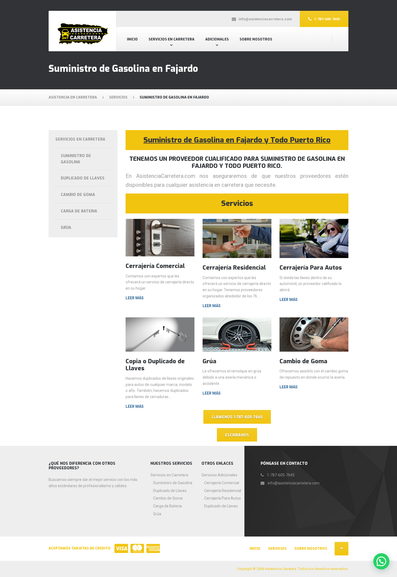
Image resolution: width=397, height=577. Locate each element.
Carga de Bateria (79, 211)
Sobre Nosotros (256, 39)
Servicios (277, 548)
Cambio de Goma (303, 361)
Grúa (209, 361)
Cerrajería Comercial (155, 266)
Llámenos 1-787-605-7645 (237, 417)
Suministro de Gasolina (76, 159)
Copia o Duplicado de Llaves (155, 364)
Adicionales (217, 39)
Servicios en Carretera (171, 39)
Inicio (132, 39)
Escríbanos (237, 435)
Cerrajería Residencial (234, 267)
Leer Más (135, 298)
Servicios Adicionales (219, 475)
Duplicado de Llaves (83, 178)
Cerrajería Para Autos (311, 267)
